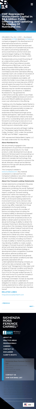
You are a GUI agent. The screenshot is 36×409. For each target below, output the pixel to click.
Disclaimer (8, 352)
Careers (6, 346)
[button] (14, 378)
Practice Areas (10, 340)
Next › (32, 306)
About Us (7, 337)
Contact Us (8, 349)
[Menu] (32, 4)
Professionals (9, 343)
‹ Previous (6, 303)
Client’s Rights (10, 355)
